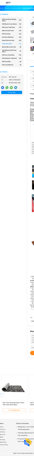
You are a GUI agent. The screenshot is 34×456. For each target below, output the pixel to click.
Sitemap (2, 439)
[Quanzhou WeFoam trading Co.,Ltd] (8, 3)
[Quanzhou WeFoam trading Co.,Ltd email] (2, 87)
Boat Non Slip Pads (11, 37)
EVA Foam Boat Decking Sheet (11, 20)
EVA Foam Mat (11, 61)
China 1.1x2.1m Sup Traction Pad (22, 453)
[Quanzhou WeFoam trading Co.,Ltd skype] (15, 87)
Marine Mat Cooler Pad (11, 47)
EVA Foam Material (11, 65)
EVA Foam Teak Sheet (11, 27)
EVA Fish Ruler (11, 34)
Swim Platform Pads (11, 40)
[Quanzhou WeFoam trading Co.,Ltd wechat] (11, 87)
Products (2, 429)
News (1, 437)
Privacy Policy (4, 444)
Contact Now (12, 92)
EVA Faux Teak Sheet (11, 55)
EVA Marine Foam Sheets (11, 24)
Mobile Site (3, 442)
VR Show (2, 432)
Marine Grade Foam (11, 30)
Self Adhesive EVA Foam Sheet (11, 51)
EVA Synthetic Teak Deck (11, 58)
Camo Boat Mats (11, 43)
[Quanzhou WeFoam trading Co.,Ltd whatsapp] (7, 87)
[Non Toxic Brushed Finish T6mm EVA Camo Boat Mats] (14, 387)
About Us (2, 434)
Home (1, 427)
